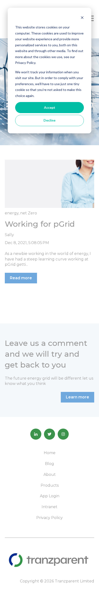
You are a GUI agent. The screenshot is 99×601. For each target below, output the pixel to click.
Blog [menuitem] (49, 463)
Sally (9, 234)
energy (12, 213)
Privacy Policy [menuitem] (49, 517)
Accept (49, 107)
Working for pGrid (40, 224)
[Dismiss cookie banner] (82, 18)
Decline (49, 120)
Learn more (77, 397)
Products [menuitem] (50, 485)
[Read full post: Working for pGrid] (49, 184)
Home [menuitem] (50, 453)
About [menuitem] (49, 474)
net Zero (28, 213)
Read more (21, 278)
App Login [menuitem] (49, 496)
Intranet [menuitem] (49, 507)
